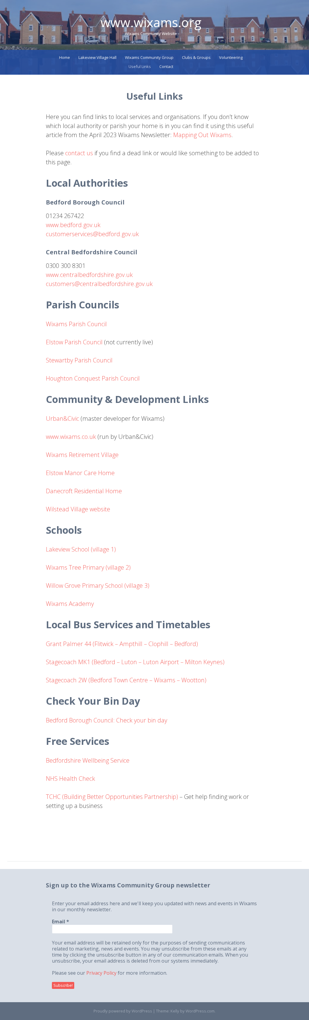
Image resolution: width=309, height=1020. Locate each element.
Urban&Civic (62, 418)
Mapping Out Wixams (202, 135)
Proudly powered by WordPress (123, 1011)
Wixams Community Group (149, 57)
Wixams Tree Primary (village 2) (88, 567)
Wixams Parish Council (76, 324)
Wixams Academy (70, 604)
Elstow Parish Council (74, 342)
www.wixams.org (150, 22)
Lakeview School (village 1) (81, 549)
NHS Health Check (70, 778)
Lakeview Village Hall (97, 57)
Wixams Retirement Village (82, 455)
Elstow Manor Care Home (80, 473)
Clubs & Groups (196, 57)
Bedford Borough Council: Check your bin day (106, 720)
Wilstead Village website (78, 509)
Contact (166, 66)
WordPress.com (200, 1011)
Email (60, 922)
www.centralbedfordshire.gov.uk (89, 275)
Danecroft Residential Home (84, 491)
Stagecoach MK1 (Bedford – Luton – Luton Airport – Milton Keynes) (135, 662)
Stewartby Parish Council (79, 360)
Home (64, 57)
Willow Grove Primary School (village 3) (97, 585)
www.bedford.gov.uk (73, 225)
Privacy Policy (101, 973)
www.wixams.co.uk (71, 437)
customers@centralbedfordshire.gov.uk (99, 284)
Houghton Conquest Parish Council (93, 378)
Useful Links (140, 66)
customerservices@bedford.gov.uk (92, 234)
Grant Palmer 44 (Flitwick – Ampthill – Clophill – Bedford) (122, 644)
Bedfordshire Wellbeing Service (87, 760)
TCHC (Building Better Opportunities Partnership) (112, 797)
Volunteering (231, 57)
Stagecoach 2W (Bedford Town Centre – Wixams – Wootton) (126, 680)
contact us (79, 153)
